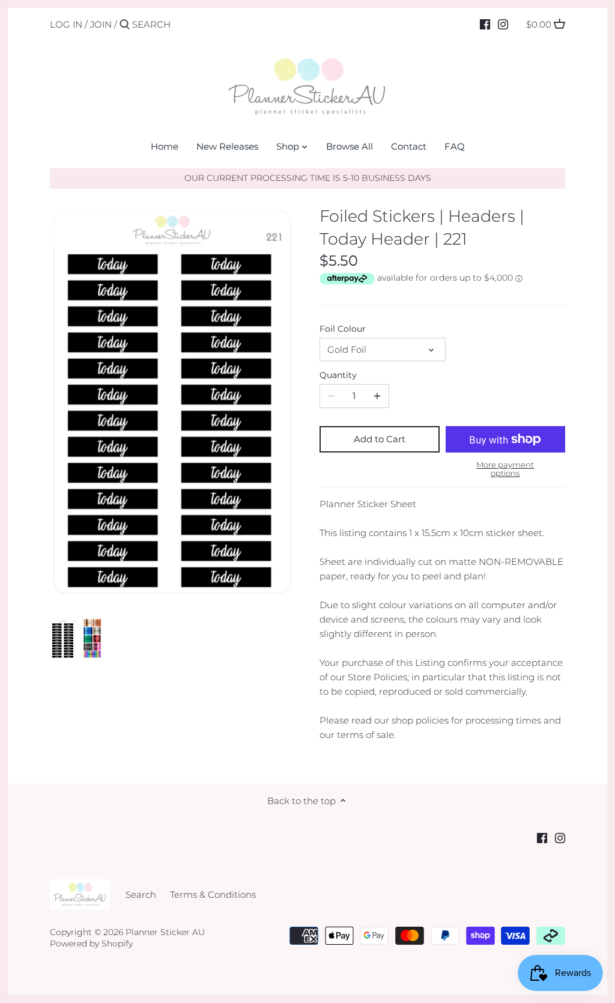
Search (141, 894)
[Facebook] (485, 24)
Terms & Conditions (213, 894)
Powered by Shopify (91, 943)
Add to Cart (379, 439)
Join (101, 24)
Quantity (338, 375)
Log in (66, 24)
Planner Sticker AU (165, 932)
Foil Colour (343, 329)
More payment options (505, 469)
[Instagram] (503, 24)
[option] (63, 639)
